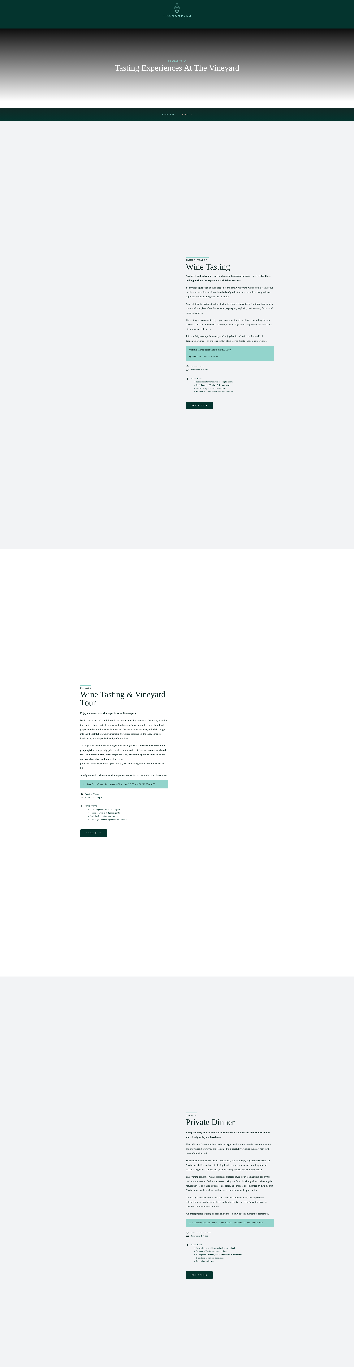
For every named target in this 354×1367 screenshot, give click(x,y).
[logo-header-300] (177, 4)
